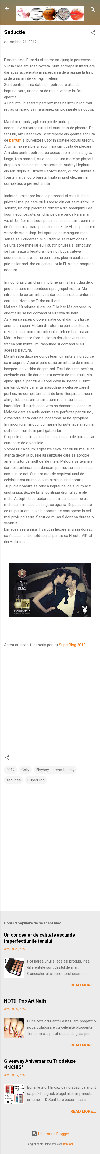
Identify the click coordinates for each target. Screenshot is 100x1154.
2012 (10, 769)
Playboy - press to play (55, 769)
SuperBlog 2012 (72, 645)
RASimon (68, 1144)
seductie (13, 780)
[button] (93, 34)
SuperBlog (36, 780)
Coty (25, 769)
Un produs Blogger (53, 1134)
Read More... (83, 985)
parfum (15, 140)
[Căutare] (93, 10)
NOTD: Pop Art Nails (25, 1001)
